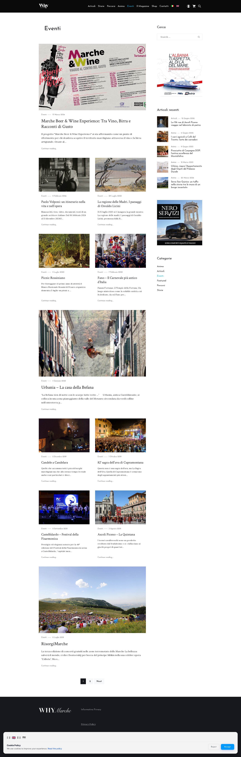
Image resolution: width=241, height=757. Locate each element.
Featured (161, 281)
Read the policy (55, 748)
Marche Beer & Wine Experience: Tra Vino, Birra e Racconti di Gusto (86, 123)
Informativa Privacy (91, 709)
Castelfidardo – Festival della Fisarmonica (60, 536)
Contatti (164, 6)
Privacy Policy (88, 724)
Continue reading (49, 149)
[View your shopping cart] (194, 6)
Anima (121, 6)
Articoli (91, 6)
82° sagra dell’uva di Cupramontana (120, 462)
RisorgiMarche (54, 644)
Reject (214, 747)
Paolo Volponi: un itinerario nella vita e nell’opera (63, 204)
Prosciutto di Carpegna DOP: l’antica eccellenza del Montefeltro (186, 153)
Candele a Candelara (54, 462)
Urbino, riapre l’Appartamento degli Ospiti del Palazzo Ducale (186, 169)
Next (99, 681)
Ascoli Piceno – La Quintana (116, 534)
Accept (227, 747)
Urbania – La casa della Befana (67, 387)
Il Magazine (143, 6)
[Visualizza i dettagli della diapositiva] (179, 74)
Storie (101, 6)
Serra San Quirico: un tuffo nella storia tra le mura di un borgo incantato (185, 185)
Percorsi (111, 6)
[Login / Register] (188, 6)
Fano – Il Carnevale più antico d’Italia (117, 280)
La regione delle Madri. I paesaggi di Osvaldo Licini (119, 204)
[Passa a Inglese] (177, 6)
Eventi (130, 6)
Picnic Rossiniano (53, 278)
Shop (154, 6)
